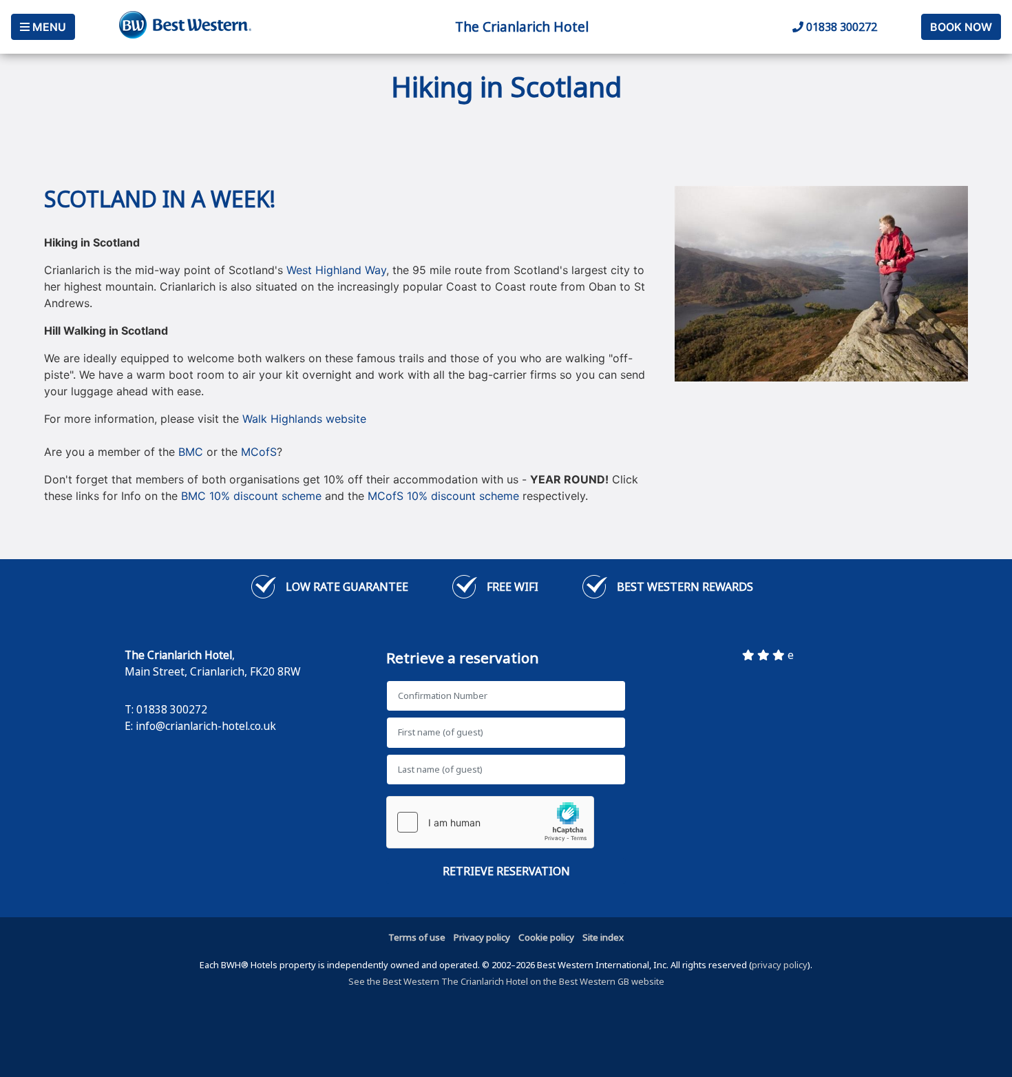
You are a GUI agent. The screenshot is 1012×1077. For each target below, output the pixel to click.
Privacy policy (482, 937)
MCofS (259, 452)
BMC (190, 452)
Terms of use (416, 937)
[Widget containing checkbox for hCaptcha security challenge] (490, 822)
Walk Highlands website (304, 419)
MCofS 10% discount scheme (443, 496)
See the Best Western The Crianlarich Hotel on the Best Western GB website (506, 981)
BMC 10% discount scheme (251, 496)
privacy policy (780, 965)
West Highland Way (336, 270)
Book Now (961, 27)
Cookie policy (546, 937)
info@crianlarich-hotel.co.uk (206, 725)
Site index (603, 937)
